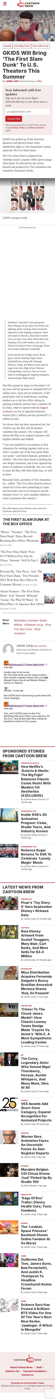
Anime (7, 46)
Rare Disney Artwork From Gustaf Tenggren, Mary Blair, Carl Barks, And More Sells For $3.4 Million (35, 943)
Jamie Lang (12, 81)
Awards (24, 1100)
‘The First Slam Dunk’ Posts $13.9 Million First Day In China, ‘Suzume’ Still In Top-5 (19, 556)
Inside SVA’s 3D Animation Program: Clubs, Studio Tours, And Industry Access (36, 823)
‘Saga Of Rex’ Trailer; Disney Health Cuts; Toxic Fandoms (36, 1204)
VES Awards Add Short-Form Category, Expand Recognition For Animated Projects (36, 1112)
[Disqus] (27, 696)
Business (25, 1133)
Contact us (28, 1374)
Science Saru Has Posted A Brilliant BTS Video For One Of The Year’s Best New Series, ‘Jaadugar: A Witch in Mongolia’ (36, 1317)
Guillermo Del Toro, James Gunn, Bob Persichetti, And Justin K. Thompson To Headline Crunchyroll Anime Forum (36, 1273)
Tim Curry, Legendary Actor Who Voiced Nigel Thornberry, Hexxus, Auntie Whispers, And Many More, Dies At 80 (35, 1072)
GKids (19, 624)
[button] (27, 195)
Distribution (22, 46)
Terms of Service (36, 128)
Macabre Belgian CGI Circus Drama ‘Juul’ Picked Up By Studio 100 (36, 1175)
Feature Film (40, 46)
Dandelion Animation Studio (31, 620)
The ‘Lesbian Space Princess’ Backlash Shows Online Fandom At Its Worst (35, 1235)
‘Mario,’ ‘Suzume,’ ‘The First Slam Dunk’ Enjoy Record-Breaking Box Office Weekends (19, 536)
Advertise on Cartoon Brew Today (27, 1383)
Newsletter (26, 1194)
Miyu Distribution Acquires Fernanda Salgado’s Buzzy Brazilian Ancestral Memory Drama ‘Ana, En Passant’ (36, 982)
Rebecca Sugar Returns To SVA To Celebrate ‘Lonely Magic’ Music (36, 856)
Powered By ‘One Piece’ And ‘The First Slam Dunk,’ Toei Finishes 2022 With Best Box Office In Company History (21, 577)
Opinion (24, 1223)
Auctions (25, 927)
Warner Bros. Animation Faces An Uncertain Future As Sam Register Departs (35, 1144)
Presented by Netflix (30, 763)
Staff (39, 1367)
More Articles (40, 646)
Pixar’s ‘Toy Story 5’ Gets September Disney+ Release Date (36, 909)
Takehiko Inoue (34, 624)
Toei (32, 167)
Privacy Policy (18, 128)
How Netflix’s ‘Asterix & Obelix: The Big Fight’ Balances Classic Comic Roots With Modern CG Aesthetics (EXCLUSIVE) (36, 781)
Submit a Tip (12, 1371)
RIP (22, 1055)
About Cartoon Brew (21, 1367)
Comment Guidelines (34, 1371)
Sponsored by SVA (29, 811)
